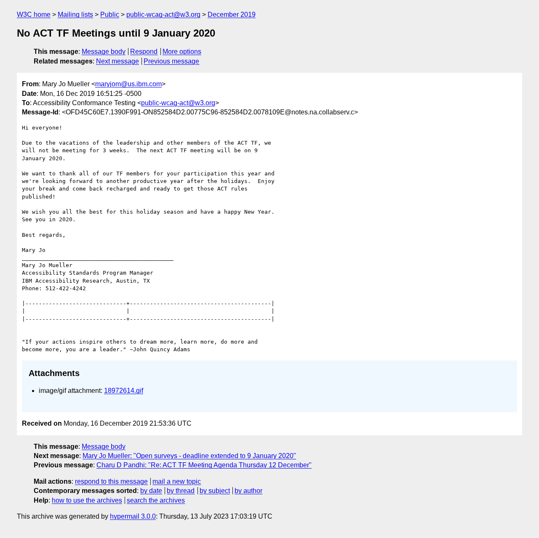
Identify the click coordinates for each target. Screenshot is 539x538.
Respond (143, 51)
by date (151, 490)
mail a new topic (176, 481)
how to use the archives (87, 500)
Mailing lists (75, 14)
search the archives (156, 500)
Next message (117, 61)
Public (109, 14)
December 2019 (232, 14)
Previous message (171, 61)
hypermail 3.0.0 (133, 516)
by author (248, 490)
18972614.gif (123, 390)
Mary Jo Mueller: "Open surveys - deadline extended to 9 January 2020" (189, 455)
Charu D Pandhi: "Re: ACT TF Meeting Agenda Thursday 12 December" (204, 465)
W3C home (34, 14)
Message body (103, 51)
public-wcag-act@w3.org (163, 14)
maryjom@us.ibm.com (128, 83)
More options (182, 51)
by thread (181, 490)
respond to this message (111, 481)
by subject (215, 490)
